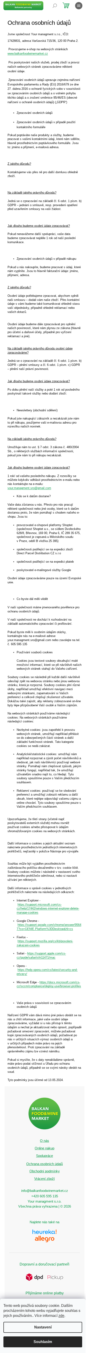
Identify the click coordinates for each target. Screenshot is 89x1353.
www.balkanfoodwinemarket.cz (28, 53)
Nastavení (43, 1327)
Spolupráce (44, 1156)
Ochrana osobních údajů (44, 1164)
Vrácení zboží (44, 1179)
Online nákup (44, 1148)
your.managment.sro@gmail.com (29, 488)
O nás (44, 1141)
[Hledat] (54, 5)
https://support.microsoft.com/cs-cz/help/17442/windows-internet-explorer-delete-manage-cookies (48, 908)
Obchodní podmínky (44, 1171)
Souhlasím (43, 1342)
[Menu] (78, 5)
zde (61, 1316)
